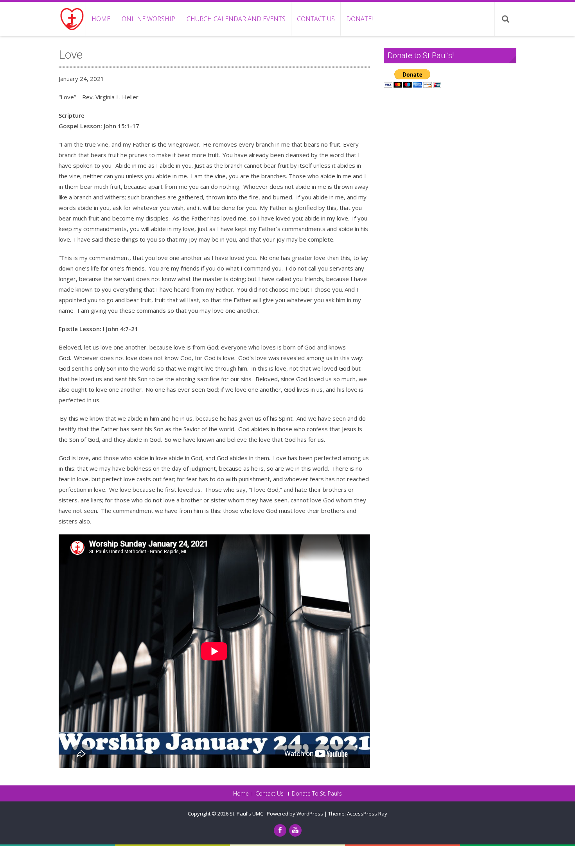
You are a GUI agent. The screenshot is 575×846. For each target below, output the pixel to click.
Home (101, 18)
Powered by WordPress (295, 813)
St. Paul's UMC (247, 813)
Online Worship (148, 18)
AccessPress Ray (367, 813)
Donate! (359, 18)
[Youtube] (295, 830)
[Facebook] (280, 830)
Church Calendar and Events (236, 18)
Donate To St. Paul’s (317, 794)
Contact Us (316, 18)
